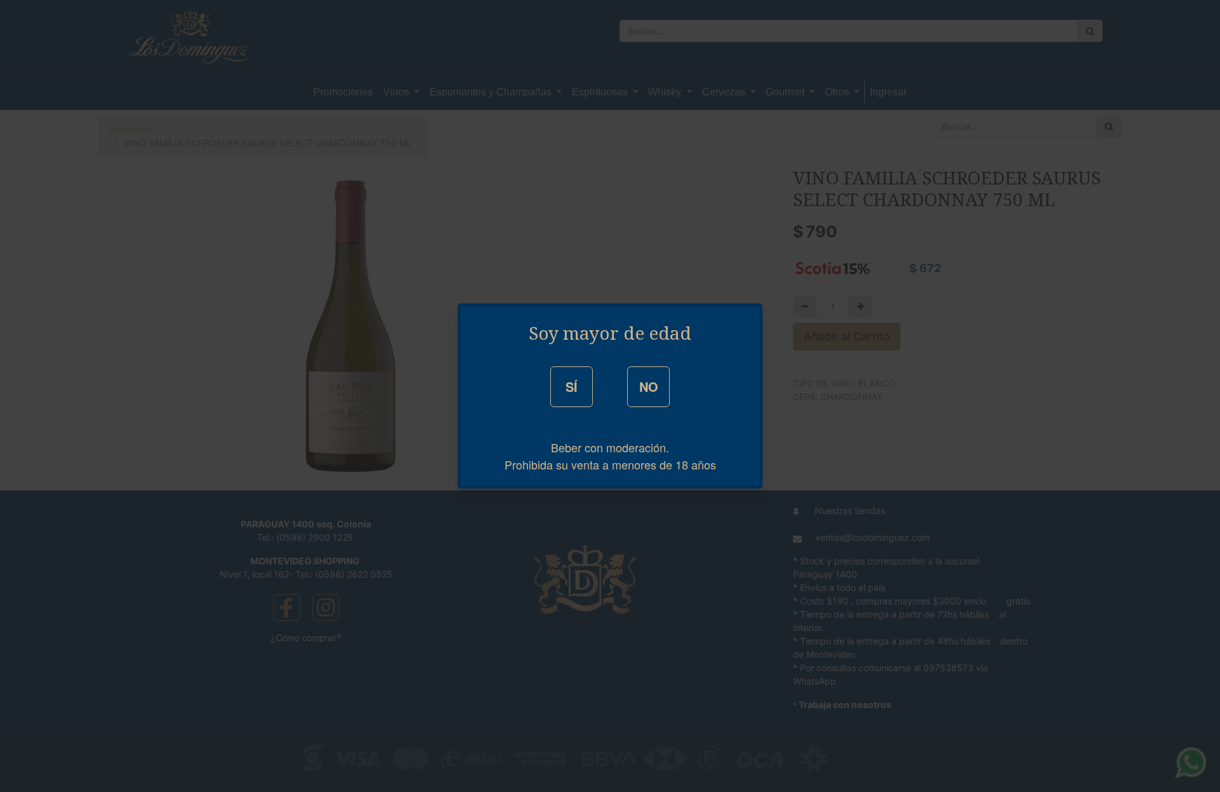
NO (648, 386)
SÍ (572, 386)
